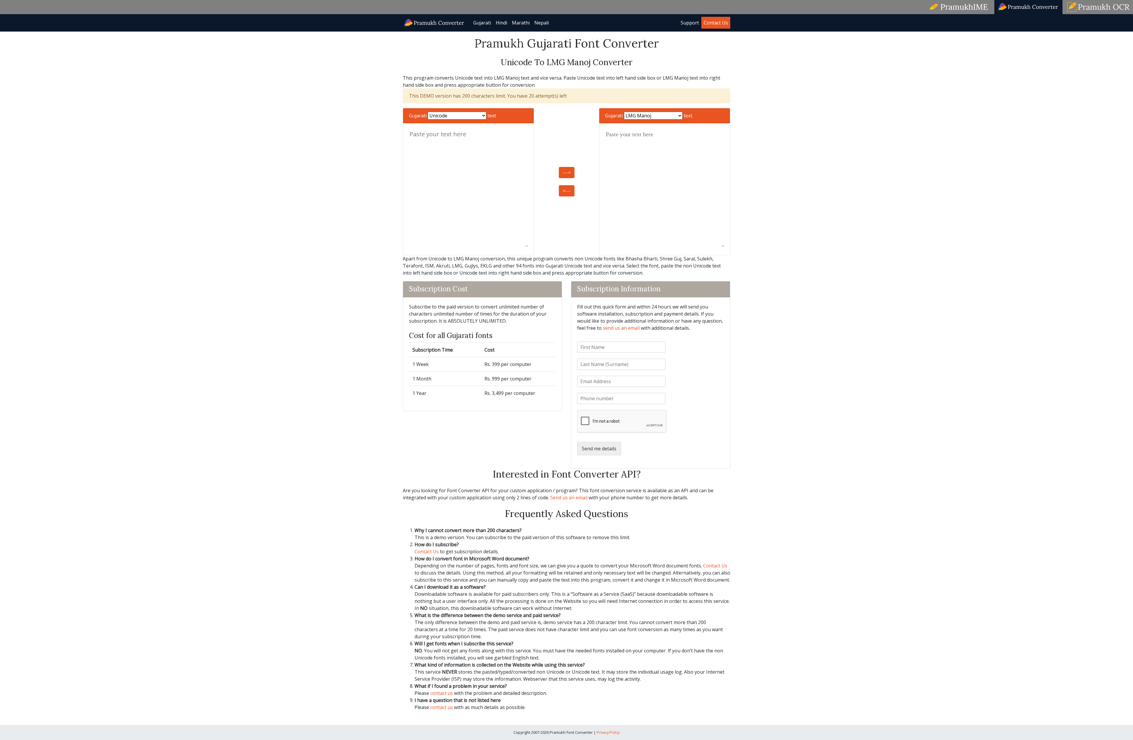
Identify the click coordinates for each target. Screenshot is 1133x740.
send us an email (621, 328)
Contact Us (716, 22)
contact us (441, 693)
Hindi (501, 22)
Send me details (599, 448)
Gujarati (482, 22)
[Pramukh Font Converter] (434, 22)
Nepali (541, 22)
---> (567, 172)
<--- (567, 191)
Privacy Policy (608, 732)
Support (690, 22)
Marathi (521, 22)
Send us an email (568, 497)
